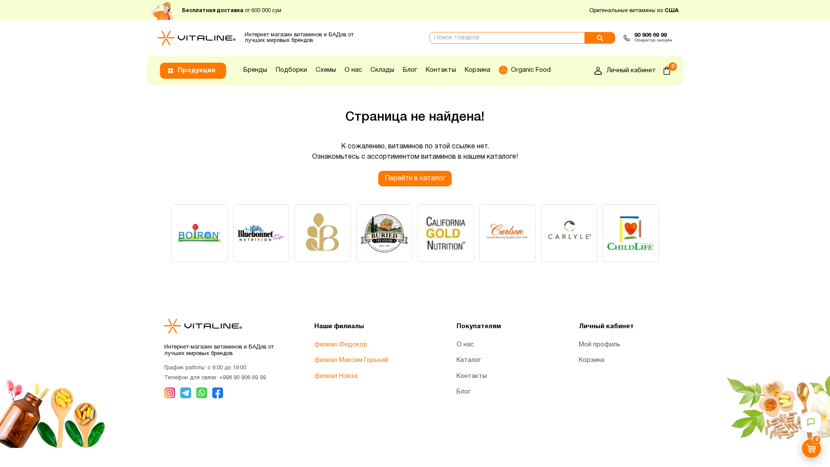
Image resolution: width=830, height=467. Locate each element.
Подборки (291, 70)
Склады (382, 70)
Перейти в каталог (415, 179)
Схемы (326, 70)
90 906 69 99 (650, 35)
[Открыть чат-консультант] (811, 422)
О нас (353, 70)
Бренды (255, 70)
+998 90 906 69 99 (242, 378)
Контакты (441, 70)
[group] (199, 233)
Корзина (477, 70)
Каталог (468, 360)
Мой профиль (599, 345)
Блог (410, 70)
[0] (667, 71)
